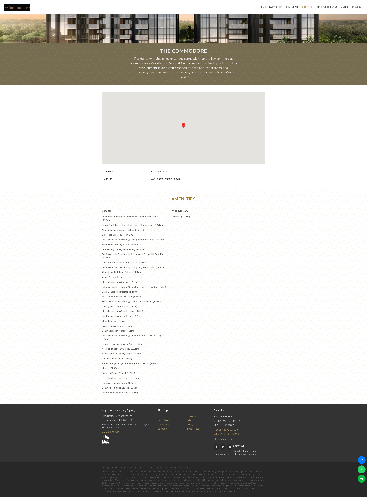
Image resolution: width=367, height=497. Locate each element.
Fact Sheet (163, 420)
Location (162, 428)
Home (161, 416)
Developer (163, 424)
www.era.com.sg (110, 432)
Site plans (191, 416)
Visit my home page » (225, 439)
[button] (183, 125)
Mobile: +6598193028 (226, 429)
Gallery (189, 424)
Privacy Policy (193, 428)
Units (188, 420)
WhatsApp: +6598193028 (228, 434)
